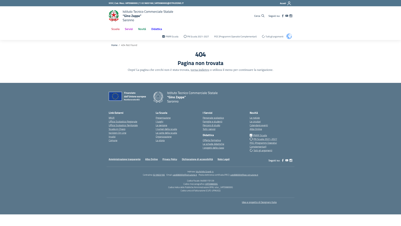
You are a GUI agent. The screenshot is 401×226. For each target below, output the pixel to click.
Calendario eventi (259, 125)
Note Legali (224, 159)
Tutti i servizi (209, 129)
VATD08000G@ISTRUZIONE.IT (169, 3)
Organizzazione (164, 136)
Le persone (161, 125)
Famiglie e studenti (212, 121)
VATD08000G (211, 184)
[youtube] (286, 15)
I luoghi (159, 121)
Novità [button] (142, 29)
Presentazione (163, 118)
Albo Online (256, 129)
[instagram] (290, 15)
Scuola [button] (115, 29)
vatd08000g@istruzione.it (185, 174)
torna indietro (200, 70)
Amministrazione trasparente (125, 159)
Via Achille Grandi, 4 (205, 171)
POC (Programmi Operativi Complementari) (235, 36)
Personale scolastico (213, 118)
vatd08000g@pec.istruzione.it (244, 174)
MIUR (112, 118)
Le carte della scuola (166, 133)
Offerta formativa (212, 140)
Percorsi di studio (211, 125)
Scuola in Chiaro (117, 129)
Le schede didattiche (213, 144)
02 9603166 (159, 174)
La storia (160, 140)
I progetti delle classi (213, 148)
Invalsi (112, 136)
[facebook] (282, 15)
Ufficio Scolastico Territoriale (123, 125)
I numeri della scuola (166, 129)
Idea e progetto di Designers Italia (259, 202)
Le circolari (255, 121)
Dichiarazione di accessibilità (197, 159)
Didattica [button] (156, 29)
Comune (113, 140)
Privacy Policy (169, 159)
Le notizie (255, 118)
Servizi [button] (129, 29)
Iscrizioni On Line (117, 133)
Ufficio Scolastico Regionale (123, 121)
